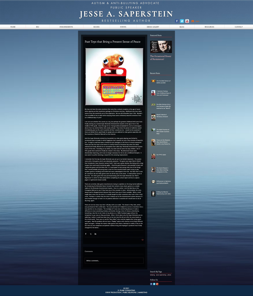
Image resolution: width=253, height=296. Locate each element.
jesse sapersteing (161, 275)
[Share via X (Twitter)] (91, 234)
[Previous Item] (153, 46)
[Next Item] (169, 46)
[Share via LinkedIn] (95, 234)
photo (169, 275)
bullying (152, 275)
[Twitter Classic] (182, 21)
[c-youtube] (187, 21)
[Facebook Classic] (177, 21)
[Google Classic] (157, 284)
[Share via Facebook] (86, 234)
